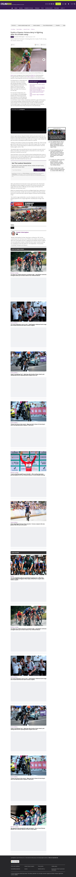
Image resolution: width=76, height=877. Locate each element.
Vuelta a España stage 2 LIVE (24, 25)
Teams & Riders (19, 29)
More (62, 8)
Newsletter (44, 44)
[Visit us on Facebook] (46, 4)
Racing (21, 8)
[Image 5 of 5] (44, 59)
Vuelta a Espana (30, 76)
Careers (26, 868)
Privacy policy (40, 866)
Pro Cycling (13, 29)
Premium (37, 8)
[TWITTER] (17, 234)
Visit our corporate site (53, 857)
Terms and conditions (15, 866)
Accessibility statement (15, 868)
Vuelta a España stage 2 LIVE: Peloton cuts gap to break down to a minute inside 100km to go (57, 169)
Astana (12, 75)
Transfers (58, 25)
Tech (42, 8)
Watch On (13, 220)
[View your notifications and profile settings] (68, 4)
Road (12, 227)
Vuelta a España (36, 25)
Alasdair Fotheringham (20, 36)
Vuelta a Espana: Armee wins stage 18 (37, 87)
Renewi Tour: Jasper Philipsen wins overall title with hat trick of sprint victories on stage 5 (57, 137)
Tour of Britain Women (47, 25)
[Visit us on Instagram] (50, 4)
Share (14, 44)
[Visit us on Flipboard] (53, 4)
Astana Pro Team (27, 29)
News (16, 8)
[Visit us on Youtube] (51, 4)
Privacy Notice (14, 174)
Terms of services (26, 173)
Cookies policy (54, 866)
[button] (73, 3)
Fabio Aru (33, 29)
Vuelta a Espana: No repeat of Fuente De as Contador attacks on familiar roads (37, 92)
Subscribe (58, 3)
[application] (28, 121)
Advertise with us (41, 868)
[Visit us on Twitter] (48, 4)
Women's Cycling (29, 8)
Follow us (37, 44)
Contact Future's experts (29, 866)
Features (56, 8)
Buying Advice (48, 8)
